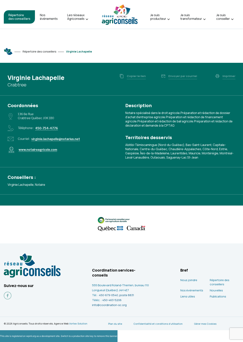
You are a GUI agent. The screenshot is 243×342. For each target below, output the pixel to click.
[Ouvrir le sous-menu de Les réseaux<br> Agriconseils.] (86, 19)
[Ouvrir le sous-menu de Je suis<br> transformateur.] (204, 19)
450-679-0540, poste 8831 (116, 295)
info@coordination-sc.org (109, 305)
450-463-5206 (112, 300)
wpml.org (31, 336)
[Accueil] (8, 51)
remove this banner (107, 336)
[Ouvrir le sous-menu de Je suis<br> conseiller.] (232, 19)
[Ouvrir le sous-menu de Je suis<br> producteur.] (168, 19)
